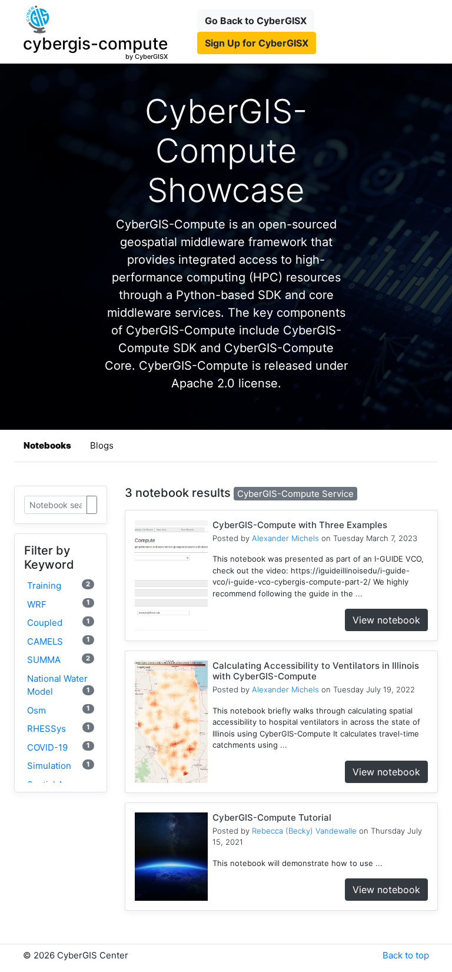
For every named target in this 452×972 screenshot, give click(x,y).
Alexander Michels (285, 538)
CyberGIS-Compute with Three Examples (299, 524)
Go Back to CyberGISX (256, 20)
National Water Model (58, 685)
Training (58, 585)
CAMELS (58, 640)
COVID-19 (58, 746)
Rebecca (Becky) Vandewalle (304, 830)
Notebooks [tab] (47, 445)
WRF (58, 603)
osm (58, 709)
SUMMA (58, 659)
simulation (58, 765)
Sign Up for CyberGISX (256, 43)
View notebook (386, 620)
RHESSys (58, 728)
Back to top (406, 955)
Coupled (58, 622)
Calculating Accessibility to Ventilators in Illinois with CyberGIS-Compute (315, 671)
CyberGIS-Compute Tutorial (271, 817)
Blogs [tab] (102, 445)
